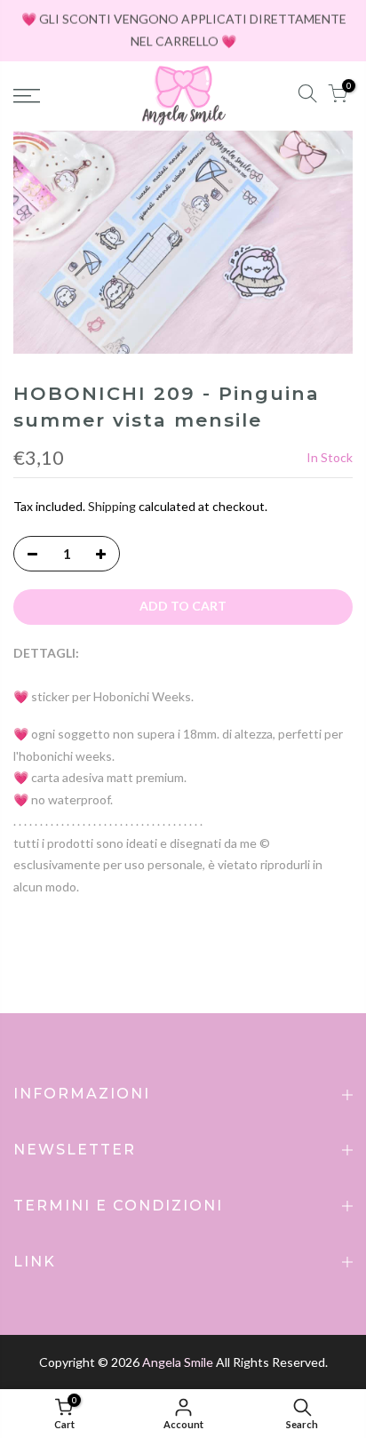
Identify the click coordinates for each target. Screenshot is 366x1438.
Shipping (112, 506)
